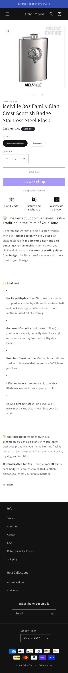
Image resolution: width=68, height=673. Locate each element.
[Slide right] (42, 95)
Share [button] (10, 484)
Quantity (7, 151)
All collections (15, 582)
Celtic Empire (29, 665)
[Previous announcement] (7, 4)
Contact (12, 534)
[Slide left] (26, 95)
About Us (12, 526)
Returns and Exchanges (21, 551)
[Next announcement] (61, 4)
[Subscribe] (52, 613)
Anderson (13, 590)
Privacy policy (45, 665)
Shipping (12, 559)
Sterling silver (17, 144)
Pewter (39, 144)
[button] (7, 14)
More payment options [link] (34, 190)
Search (11, 518)
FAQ (9, 542)
